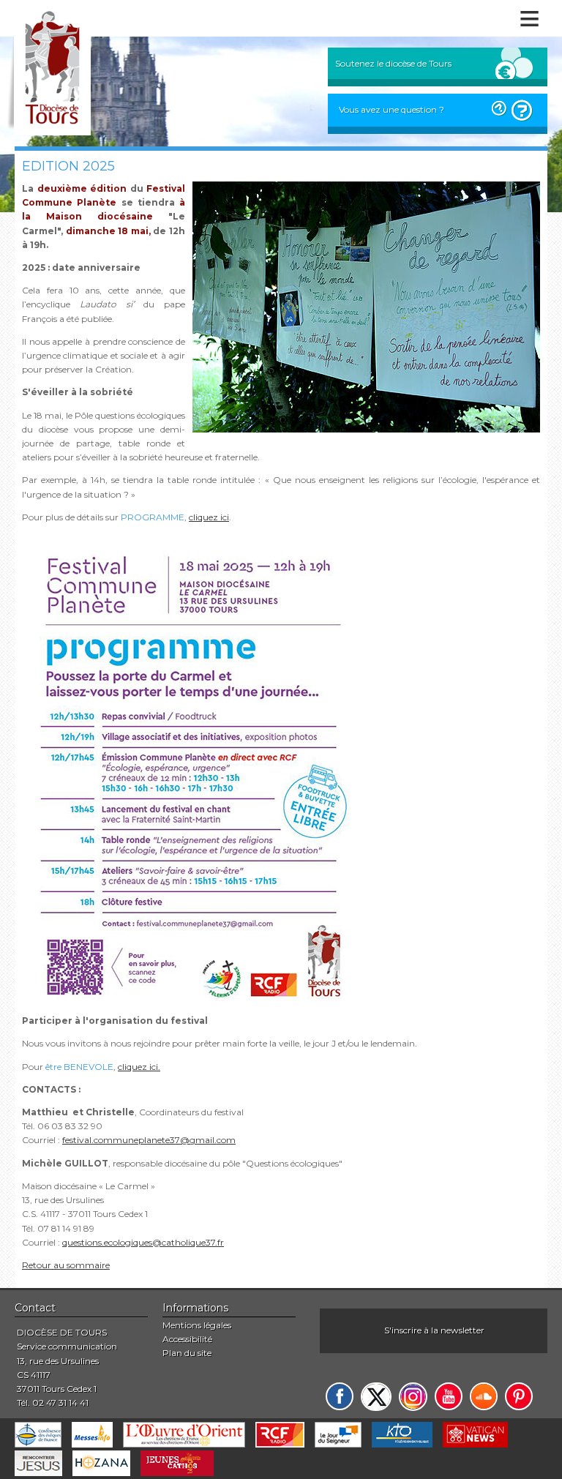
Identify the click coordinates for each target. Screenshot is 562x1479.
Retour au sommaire (66, 1264)
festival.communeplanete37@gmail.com (149, 1139)
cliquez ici (209, 517)
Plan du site (186, 1352)
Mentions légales (196, 1324)
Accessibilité (187, 1338)
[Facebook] (339, 1396)
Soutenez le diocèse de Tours (393, 63)
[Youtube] (448, 1396)
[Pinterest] (519, 1396)
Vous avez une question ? (391, 109)
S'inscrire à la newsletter (434, 1330)
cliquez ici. (139, 1066)
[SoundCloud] (484, 1396)
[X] (376, 1396)
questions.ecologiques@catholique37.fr (143, 1242)
